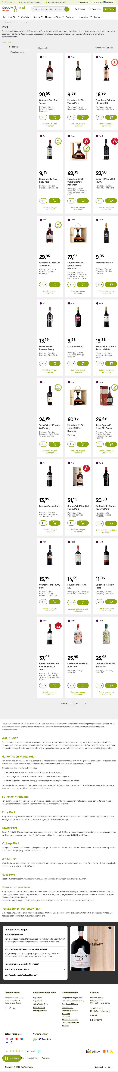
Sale (4, 17)
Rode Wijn (12, 17)
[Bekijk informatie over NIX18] (108, 1051)
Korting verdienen (40, 1011)
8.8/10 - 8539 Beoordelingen (31, 2)
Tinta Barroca (72, 785)
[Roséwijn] (42, 17)
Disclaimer (45, 1058)
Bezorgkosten (67, 1007)
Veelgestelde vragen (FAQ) (72, 997)
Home (7, 22)
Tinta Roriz (60, 785)
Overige (97, 17)
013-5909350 (97, 1008)
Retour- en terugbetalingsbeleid (70, 1017)
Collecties (16, 22)
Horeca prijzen (39, 1007)
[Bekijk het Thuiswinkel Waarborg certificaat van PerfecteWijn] (93, 1051)
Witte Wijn (25, 17)
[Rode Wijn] (18, 17)
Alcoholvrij (70, 17)
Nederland (103, 2)
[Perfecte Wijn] (13, 9)
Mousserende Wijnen (53, 17)
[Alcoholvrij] (76, 17)
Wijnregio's (37, 1001)
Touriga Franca (49, 785)
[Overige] (102, 17)
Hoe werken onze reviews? (72, 1001)
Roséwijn (37, 17)
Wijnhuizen (37, 997)
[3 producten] (107, 48)
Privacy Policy (32, 1058)
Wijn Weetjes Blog (40, 1004)
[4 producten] (111, 48)
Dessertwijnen (84, 17)
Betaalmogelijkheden (70, 1004)
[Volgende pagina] (85, 703)
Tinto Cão (84, 785)
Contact (93, 1015)
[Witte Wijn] (31, 17)
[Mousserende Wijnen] (63, 17)
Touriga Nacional (35, 785)
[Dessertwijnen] (91, 17)
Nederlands (84, 2)
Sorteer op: (14, 47)
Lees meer (6, 42)
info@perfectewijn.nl (101, 1011)
